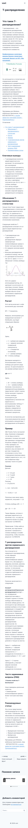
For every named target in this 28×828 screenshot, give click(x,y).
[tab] (10, 786)
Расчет (10, 135)
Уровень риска (9, 778)
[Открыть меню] (24, 3)
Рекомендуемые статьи (15, 150)
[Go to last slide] (4, 780)
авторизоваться (16, 804)
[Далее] (23, 780)
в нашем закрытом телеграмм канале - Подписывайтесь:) (12, 117)
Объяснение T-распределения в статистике (13, 131)
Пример (10, 137)
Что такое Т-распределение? (14, 127)
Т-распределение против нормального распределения (16, 142)
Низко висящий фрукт (7, 759)
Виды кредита (21, 758)
